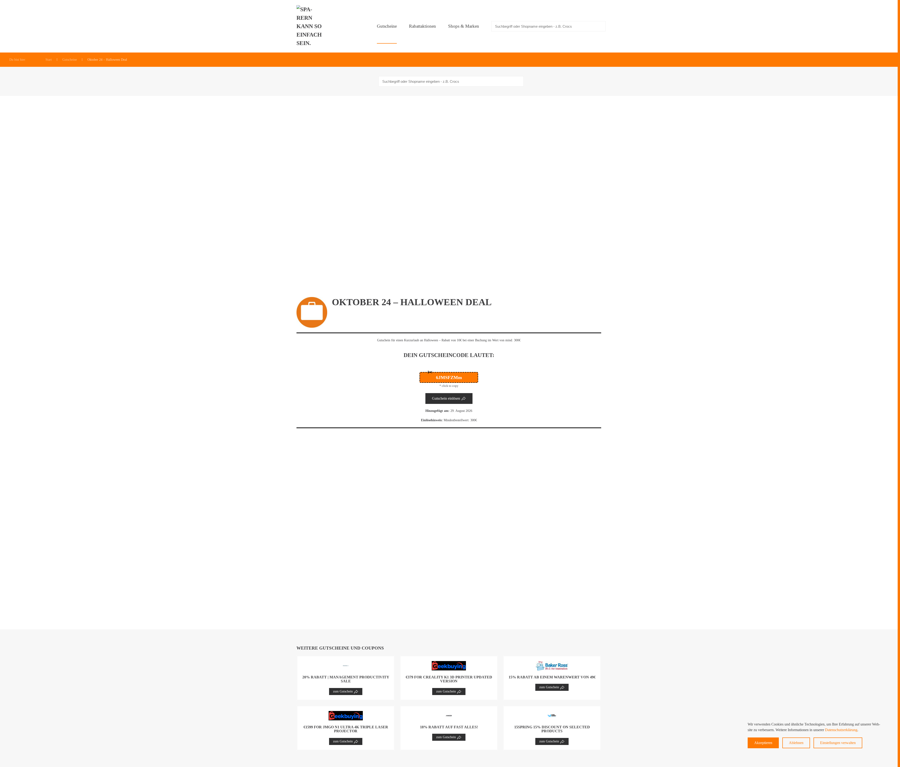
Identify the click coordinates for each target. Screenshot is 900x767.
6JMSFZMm (449, 377)
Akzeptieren (763, 743)
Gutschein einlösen (446, 398)
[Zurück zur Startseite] (310, 26)
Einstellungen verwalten (838, 743)
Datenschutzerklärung (841, 730)
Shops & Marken (463, 26)
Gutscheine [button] (387, 26)
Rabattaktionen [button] (422, 26)
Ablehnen (796, 743)
